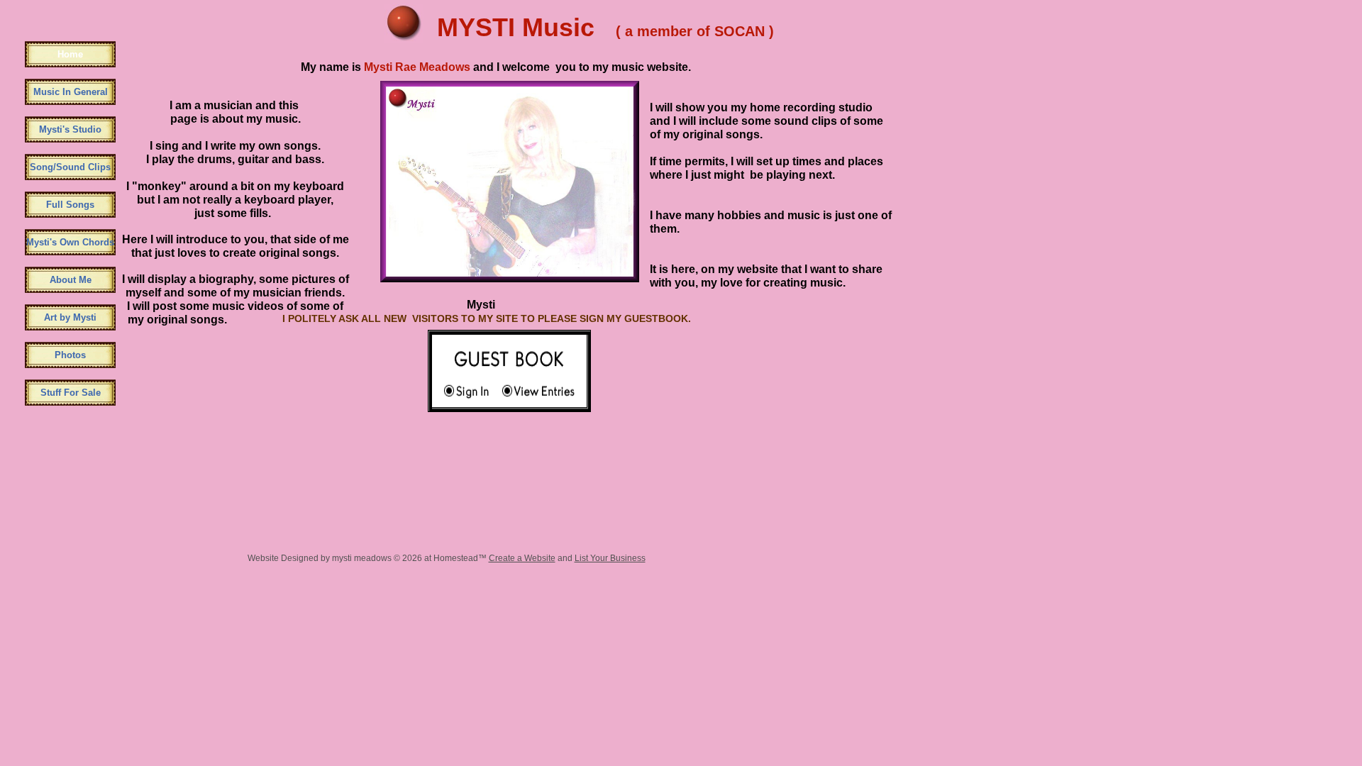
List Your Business (610, 558)
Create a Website (522, 558)
